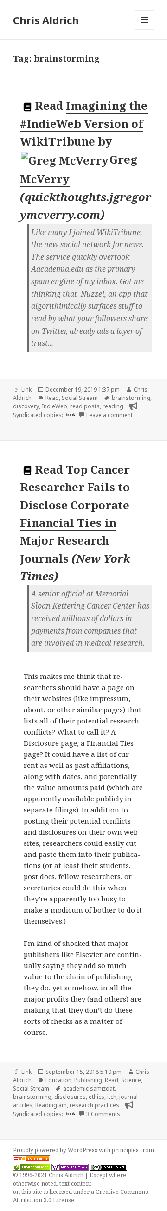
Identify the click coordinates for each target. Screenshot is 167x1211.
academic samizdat (89, 1088)
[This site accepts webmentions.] (70, 1167)
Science (131, 1080)
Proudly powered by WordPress (56, 1150)
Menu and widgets (144, 29)
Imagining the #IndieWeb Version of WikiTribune (84, 123)
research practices (94, 1105)
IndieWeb (54, 406)
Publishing (88, 1080)
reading (113, 406)
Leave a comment (109, 415)
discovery (26, 406)
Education (58, 1080)
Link (26, 389)
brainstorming (131, 398)
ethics (96, 1097)
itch (111, 1097)
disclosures (70, 1097)
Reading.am (51, 1105)
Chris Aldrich (46, 20)
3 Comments (103, 1114)
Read (52, 398)
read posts (85, 406)
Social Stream (80, 398)
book (70, 414)
